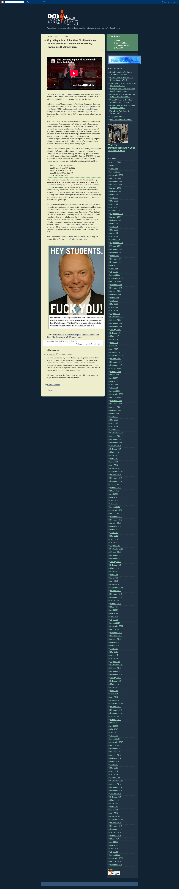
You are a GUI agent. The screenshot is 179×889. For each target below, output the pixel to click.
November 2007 (116, 362)
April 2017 (114, 726)
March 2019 (114, 800)
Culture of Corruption (73, 335)
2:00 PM (74, 341)
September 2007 (116, 355)
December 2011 (116, 520)
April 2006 (114, 301)
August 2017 (115, 739)
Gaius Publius (121, 43)
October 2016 (115, 707)
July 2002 (114, 207)
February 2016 (115, 681)
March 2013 (114, 568)
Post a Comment (53, 385)
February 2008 (115, 372)
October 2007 (115, 359)
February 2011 (115, 488)
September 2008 (116, 394)
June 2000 (114, 169)
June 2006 (114, 307)
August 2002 (115, 211)
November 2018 (116, 787)
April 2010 (114, 455)
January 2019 (115, 794)
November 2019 (116, 826)
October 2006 (115, 320)
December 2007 (116, 365)
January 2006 (115, 291)
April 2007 (114, 339)
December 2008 (116, 404)
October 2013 (115, 591)
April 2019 (114, 803)
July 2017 (114, 736)
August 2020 (115, 855)
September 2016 (116, 703)
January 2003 (115, 217)
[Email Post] (99, 344)
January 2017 (115, 716)
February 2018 (115, 758)
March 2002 (114, 194)
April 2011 (114, 494)
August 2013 (115, 584)
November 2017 (116, 749)
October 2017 (115, 745)
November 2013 (116, 594)
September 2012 (116, 549)
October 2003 (115, 246)
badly (97, 94)
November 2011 (116, 517)
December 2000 (116, 185)
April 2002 (114, 198)
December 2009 (116, 443)
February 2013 (115, 565)
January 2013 (115, 562)
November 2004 (116, 259)
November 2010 (116, 478)
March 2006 (114, 298)
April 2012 (114, 533)
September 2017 (116, 742)
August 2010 (115, 468)
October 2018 (115, 784)
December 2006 (116, 326)
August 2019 (115, 816)
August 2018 (115, 778)
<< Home (49, 390)
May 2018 (114, 768)
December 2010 (116, 481)
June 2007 (114, 346)
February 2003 (115, 220)
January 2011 (115, 484)
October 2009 (115, 436)
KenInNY (119, 48)
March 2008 (114, 375)
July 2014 (114, 620)
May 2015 (114, 652)
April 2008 (114, 378)
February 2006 (115, 294)
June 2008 (114, 384)
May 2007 (114, 343)
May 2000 (114, 165)
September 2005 (116, 278)
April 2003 (114, 227)
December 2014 (116, 636)
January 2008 (115, 368)
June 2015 (114, 655)
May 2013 (114, 575)
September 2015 (116, 665)
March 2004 (114, 256)
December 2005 (116, 288)
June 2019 (114, 810)
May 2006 (114, 304)
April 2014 (114, 610)
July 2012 (114, 542)
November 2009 (116, 439)
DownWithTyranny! (46, 7)
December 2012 (116, 559)
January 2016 (115, 678)
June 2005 (114, 269)
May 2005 (114, 265)
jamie (118, 40)
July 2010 (114, 465)
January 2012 (115, 523)
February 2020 (115, 836)
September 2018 (116, 781)
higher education (88, 335)
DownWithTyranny (123, 45)
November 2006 (116, 323)
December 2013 (116, 597)
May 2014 (114, 613)
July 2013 (114, 581)
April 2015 (114, 649)
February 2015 (115, 642)
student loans (77, 337)
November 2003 (116, 249)
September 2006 (116, 317)
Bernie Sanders (58, 335)
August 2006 (115, 314)
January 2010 (115, 446)
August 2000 (115, 172)
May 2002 (114, 201)
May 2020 (114, 845)
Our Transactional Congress (121, 120)
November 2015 (116, 671)
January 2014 (115, 600)
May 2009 (114, 420)
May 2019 (114, 807)
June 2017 (114, 732)
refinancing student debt (68, 94)
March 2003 (114, 223)
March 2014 (114, 607)
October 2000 (115, 178)
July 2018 (114, 774)
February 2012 (115, 526)
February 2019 (115, 797)
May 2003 (114, 230)
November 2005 (116, 285)
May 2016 (114, 691)
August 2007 (115, 352)
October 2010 (115, 475)
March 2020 (114, 839)
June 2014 (114, 617)
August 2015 (115, 662)
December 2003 (116, 252)
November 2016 (116, 710)
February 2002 (115, 191)
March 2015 (114, 645)
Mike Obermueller (58, 337)
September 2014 (116, 626)
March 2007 (114, 336)
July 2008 (114, 388)
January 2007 (115, 330)
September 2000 (116, 175)
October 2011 (115, 513)
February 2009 (115, 410)
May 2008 (114, 381)
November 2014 (116, 633)
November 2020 (116, 865)
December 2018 (116, 791)
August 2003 (115, 240)
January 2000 (115, 162)
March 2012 (114, 530)
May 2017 (114, 729)
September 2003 (116, 243)
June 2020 (114, 849)
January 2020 (115, 832)
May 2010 (114, 459)
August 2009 (115, 430)
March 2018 (114, 762)
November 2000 (116, 182)
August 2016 (115, 700)
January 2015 (115, 639)
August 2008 (115, 391)
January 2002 (115, 188)
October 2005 (115, 281)
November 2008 (116, 401)
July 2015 (114, 658)
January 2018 (115, 755)
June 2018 (114, 771)
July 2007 (114, 349)
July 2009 (114, 426)
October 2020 (115, 861)
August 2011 (115, 507)
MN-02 (68, 337)
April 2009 (114, 417)
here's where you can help (77, 239)
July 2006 (114, 310)
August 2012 (115, 546)
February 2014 (115, 604)
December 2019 (116, 829)
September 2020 (116, 858)
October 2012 (115, 552)
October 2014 (115, 629)
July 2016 (114, 697)
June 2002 (114, 204)
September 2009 (116, 433)
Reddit (93, 344)
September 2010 (116, 472)
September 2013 (116, 588)
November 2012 (116, 555)
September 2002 (116, 214)
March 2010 (114, 452)
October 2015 (115, 668)
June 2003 (114, 233)
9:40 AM (52, 355)
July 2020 (114, 852)
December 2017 (116, 752)
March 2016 (114, 684)
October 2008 (115, 397)
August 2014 (115, 623)
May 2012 (114, 536)
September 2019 (116, 820)
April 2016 (114, 687)
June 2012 (114, 539)
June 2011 (114, 501)
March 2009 (114, 414)
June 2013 (114, 578)
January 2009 (115, 407)
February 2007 (115, 333)
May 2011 (114, 497)
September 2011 (116, 510)
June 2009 (114, 423)
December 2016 (116, 713)
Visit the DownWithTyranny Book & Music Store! (121, 148)
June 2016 (114, 694)
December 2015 (116, 674)
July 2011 (114, 504)
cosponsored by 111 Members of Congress (82, 109)
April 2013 (114, 571)
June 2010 (114, 462)
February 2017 (115, 720)
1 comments (83, 344)
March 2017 (114, 723)
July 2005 (114, 272)
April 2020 (114, 842)
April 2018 (114, 765)
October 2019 (115, 823)
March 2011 (114, 491)
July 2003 (114, 236)
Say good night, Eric (118, 116)
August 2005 (115, 275)
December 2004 (116, 262)
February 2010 (115, 449)
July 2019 (114, 813)
